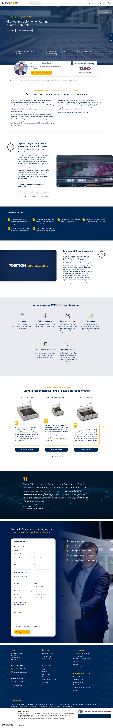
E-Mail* (16, 565)
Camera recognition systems (82, 687)
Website (36, 576)
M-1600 (86, 653)
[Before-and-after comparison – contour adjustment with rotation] (34, 192)
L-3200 (80, 656)
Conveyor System (78, 677)
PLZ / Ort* (17, 583)
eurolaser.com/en (24, 81)
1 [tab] (52, 456)
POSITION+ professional (25, 30)
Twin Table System (78, 679)
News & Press (46, 656)
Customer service (57, 3)
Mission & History (47, 653)
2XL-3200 (75, 661)
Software (75, 690)
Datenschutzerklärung (29, 626)
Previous (10, 425)
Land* (36, 583)
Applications (45, 3)
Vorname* (17, 558)
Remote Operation (78, 685)
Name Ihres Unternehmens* (22, 576)
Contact (95, 3)
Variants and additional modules (51, 81)
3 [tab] (57, 456)
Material (16, 595)
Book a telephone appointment (41, 73)
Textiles (44, 672)
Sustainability (46, 659)
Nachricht (17, 612)
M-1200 (80, 653)
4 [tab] (60, 456)
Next (103, 425)
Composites (46, 682)
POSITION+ (12, 30)
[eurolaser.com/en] (15, 3)
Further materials (47, 685)
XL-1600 (81, 659)
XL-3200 (87, 659)
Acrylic (44, 669)
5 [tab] (62, 456)
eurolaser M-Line (56, 449)
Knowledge (87, 3)
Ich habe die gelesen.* (28, 626)
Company (78, 3)
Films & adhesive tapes (49, 679)
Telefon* (36, 565)
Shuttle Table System (79, 682)
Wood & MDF (46, 674)
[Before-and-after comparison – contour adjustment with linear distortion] (45, 192)
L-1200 (75, 656)
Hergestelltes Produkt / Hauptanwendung (20, 603)
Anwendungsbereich (40, 595)
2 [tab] (55, 456)
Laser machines (34, 3)
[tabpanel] (56, 425)
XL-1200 (75, 659)
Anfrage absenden (22, 632)
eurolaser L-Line (86, 449)
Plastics (44, 677)
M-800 (75, 653)
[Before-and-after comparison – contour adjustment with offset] (23, 192)
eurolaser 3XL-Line (27, 449)
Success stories (68, 3)
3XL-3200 (75, 664)
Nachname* (37, 558)
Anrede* (16, 550)
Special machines (78, 667)
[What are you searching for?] (100, 3)
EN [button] (104, 3)
